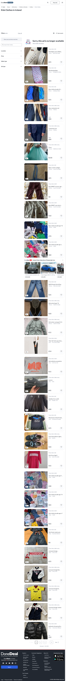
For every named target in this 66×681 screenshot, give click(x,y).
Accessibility (35, 669)
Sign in (9, 667)
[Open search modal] (48, 2)
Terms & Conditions (18, 679)
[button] (11, 50)
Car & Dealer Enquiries (47, 664)
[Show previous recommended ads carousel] (60, 260)
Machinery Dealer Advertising (48, 670)
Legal (2, 679)
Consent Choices (36, 667)
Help (33, 655)
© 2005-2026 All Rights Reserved (57, 679)
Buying (33, 657)
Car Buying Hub (25, 670)
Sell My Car (25, 662)
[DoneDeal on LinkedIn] (12, 663)
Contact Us (34, 663)
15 (51, 642)
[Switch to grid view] (53, 33)
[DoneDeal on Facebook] (3, 663)
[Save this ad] (61, 62)
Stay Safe (34, 661)
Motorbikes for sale (25, 658)
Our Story (46, 655)
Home (8, 7)
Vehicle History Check (26, 665)
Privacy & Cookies (8, 679)
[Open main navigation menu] (62, 2)
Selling (33, 659)
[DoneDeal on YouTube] (9, 663)
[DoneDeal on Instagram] (15, 663)
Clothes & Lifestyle (23, 7)
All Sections (14, 7)
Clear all (20, 33)
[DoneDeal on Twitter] (6, 663)
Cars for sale (26, 655)
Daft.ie (24, 675)
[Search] (3, 44)
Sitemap (25, 667)
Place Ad (55, 2)
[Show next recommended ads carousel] (63, 260)
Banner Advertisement (47, 667)
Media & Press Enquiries (47, 658)
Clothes (31, 7)
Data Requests (35, 665)
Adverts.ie (25, 677)
